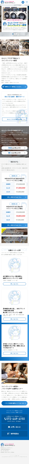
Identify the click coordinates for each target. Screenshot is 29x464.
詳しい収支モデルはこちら (14, 197)
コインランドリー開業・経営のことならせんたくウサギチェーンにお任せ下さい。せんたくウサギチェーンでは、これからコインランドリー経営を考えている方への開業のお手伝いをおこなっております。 (14, 2)
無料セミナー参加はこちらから (13, 86)
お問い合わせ (23, 2)
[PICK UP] (14, 232)
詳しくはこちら (14, 283)
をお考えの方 (14, 148)
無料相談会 (15, 434)
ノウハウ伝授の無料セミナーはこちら (14, 403)
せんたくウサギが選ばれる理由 (14, 119)
